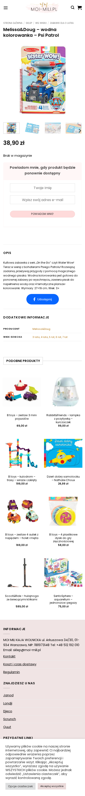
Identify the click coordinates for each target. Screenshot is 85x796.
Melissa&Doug (41, 329)
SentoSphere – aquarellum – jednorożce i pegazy (63, 599)
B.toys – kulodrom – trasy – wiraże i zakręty (22, 478)
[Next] (75, 80)
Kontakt (9, 656)
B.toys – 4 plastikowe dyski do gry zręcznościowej (63, 538)
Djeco (7, 711)
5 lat (51, 337)
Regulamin (11, 672)
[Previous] (10, 80)
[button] (5, 8)
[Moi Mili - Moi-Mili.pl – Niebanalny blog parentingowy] (42, 7)
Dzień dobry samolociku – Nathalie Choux (63, 478)
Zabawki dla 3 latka (62, 23)
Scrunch (9, 719)
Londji (7, 703)
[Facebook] (42, 299)
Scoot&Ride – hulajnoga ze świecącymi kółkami (22, 597)
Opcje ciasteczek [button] (20, 786)
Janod (8, 695)
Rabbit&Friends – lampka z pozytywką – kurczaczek (63, 419)
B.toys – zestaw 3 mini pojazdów (22, 417)
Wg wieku (41, 23)
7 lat (65, 337)
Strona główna (12, 23)
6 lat (58, 337)
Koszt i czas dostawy (19, 664)
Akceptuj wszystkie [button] (51, 786)
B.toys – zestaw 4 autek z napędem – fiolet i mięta (21, 536)
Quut (7, 727)
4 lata (44, 337)
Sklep (29, 23)
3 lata (36, 337)
